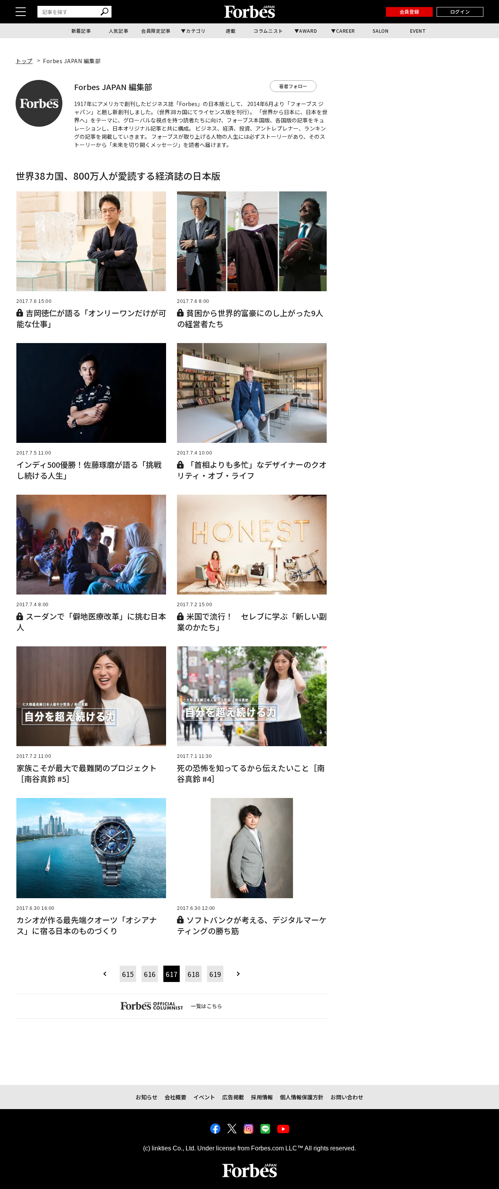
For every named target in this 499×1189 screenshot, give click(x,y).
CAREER (346, 30)
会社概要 (175, 1097)
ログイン (460, 11)
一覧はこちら (207, 1006)
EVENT (418, 30)
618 (193, 974)
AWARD (308, 30)
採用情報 (262, 1097)
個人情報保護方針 (302, 1097)
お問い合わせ (347, 1097)
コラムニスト (268, 30)
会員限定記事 (156, 30)
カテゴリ (195, 30)
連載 (230, 30)
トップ (24, 61)
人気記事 (118, 30)
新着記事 (81, 30)
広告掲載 (233, 1097)
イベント (204, 1097)
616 (150, 974)
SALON (381, 30)
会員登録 (409, 11)
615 (128, 974)
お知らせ (146, 1097)
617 (171, 974)
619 (215, 974)
